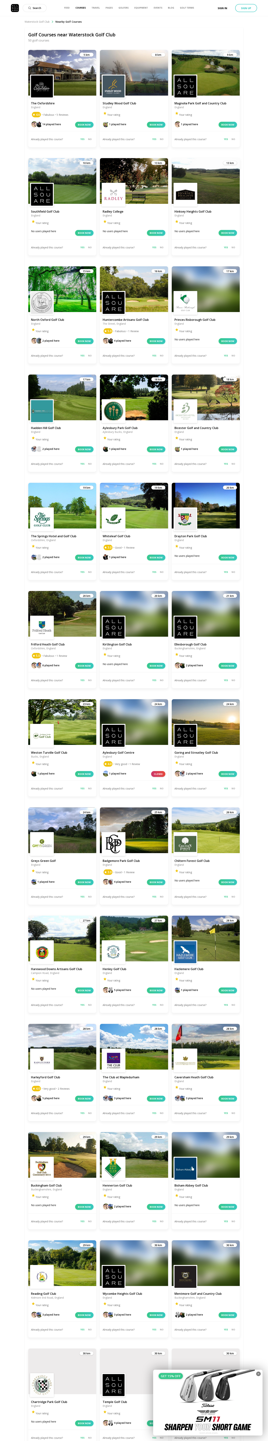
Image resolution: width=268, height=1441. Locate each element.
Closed (158, 774)
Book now (84, 124)
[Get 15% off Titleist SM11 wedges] (208, 1403)
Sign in (222, 8)
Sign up (246, 8)
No (90, 139)
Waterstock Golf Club (37, 21)
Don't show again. (209, 1432)
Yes (82, 139)
